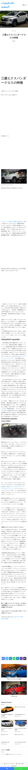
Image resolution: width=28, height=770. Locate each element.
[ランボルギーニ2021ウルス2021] (7, 709)
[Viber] (21, 658)
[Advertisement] (14, 59)
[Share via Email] (24, 658)
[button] (14, 339)
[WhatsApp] (14, 658)
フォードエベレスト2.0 (20, 742)
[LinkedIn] (10, 658)
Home (14, 31)
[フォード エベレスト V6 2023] (21, 723)
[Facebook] (3, 658)
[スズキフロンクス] (7, 737)
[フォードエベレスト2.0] (21, 737)
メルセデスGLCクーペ (20, 714)
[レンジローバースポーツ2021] (7, 723)
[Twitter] (6, 658)
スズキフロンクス (5, 742)
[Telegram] (17, 658)
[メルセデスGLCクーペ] (21, 709)
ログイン (14, 754)
